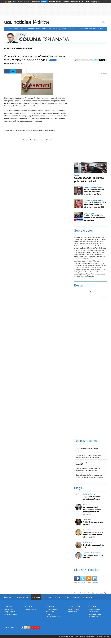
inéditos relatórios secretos (14, 103)
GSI (46, 130)
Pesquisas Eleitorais (94, 614)
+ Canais (100, 29)
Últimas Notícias (93, 616)
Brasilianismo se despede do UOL (93, 546)
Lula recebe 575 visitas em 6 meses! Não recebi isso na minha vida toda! (93, 534)
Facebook (77, 582)
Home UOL (8, 597)
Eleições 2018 (61, 29)
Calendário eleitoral (94, 609)
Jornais (44, 29)
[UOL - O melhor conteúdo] (7, 2)
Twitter (83, 582)
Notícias (44, 1)
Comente (53, 60)
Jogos (76, 597)
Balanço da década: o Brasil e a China (93, 556)
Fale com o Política (79, 592)
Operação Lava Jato (31, 609)
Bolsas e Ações (9, 609)
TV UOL (82, 1)
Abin (10, 130)
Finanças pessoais (9, 612)
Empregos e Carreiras (10, 614)
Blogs (78, 488)
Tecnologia (83, 29)
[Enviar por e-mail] (19, 71)
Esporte (52, 1)
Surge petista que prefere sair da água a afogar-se (92, 498)
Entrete (58, 1)
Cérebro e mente (72, 612)
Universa (66, 1)
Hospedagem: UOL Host (102, 636)
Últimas (9, 29)
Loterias (92, 29)
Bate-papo (36, 1)
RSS (28, 627)
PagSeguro (95, 1)
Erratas (90, 592)
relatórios (52, 130)
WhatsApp (49, 614)
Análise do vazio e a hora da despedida (93, 523)
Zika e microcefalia (73, 609)
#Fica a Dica (50, 612)
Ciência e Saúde (19, 29)
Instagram (95, 582)
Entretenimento (22, 597)
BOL (88, 1)
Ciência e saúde (73, 606)
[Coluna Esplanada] (55, 38)
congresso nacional (37, 130)
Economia (30, 29)
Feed (89, 582)
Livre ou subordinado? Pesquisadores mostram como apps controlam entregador (92, 510)
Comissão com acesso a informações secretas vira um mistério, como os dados (35, 58)
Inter (38, 29)
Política (41, 22)
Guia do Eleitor (92, 612)
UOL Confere (73, 29)
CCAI (28, 130)
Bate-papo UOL (88, 597)
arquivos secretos (19, 130)
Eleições (92, 606)
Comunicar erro (100, 593)
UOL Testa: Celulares (52, 609)
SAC (28, 1)
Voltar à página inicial (37, 140)
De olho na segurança (53, 616)
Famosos (74, 1)
